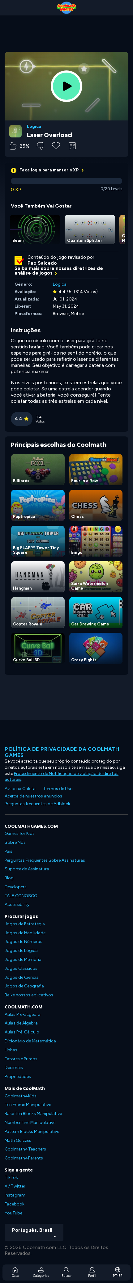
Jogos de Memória (23, 959)
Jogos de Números (23, 941)
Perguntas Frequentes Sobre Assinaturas (45, 860)
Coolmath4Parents (24, 1158)
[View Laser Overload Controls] (72, 146)
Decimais (14, 1067)
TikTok (11, 1177)
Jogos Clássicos (21, 968)
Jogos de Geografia (24, 986)
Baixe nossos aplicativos (29, 995)
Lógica (34, 126)
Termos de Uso (58, 788)
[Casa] (66, 8)
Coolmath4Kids (20, 1096)
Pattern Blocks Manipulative (32, 1131)
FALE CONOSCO (21, 895)
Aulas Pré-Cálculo (22, 1032)
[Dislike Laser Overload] (40, 146)
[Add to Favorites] (56, 145)
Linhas (11, 1050)
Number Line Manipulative (30, 1122)
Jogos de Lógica (21, 950)
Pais (8, 851)
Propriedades (18, 1076)
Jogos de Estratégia (25, 924)
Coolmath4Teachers (25, 1149)
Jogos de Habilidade (25, 933)
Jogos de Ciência (22, 977)
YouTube (13, 1213)
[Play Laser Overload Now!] (66, 86)
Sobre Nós (15, 842)
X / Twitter (15, 1186)
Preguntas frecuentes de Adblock (37, 803)
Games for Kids (20, 833)
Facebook (14, 1204)
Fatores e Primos (21, 1059)
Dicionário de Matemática (30, 1041)
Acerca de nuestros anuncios (33, 796)
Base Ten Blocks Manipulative (33, 1113)
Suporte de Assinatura (27, 869)
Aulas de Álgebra (21, 1023)
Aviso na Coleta (20, 788)
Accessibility (17, 904)
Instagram (15, 1195)
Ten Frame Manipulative (28, 1104)
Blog (9, 878)
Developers (16, 887)
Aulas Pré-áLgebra (23, 1014)
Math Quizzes (18, 1140)
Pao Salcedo (42, 263)
